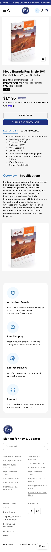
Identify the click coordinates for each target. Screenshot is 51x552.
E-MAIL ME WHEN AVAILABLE (25, 122)
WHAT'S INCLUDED (30, 131)
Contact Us (8, 531)
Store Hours (9, 512)
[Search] (8, 10)
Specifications (30, 176)
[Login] (42, 10)
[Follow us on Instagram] (37, 511)
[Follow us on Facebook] (31, 511)
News (5, 535)
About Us (7, 507)
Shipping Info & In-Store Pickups (12, 518)
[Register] (44, 446)
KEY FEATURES (10, 131)
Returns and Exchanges (9, 525)
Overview (10, 176)
